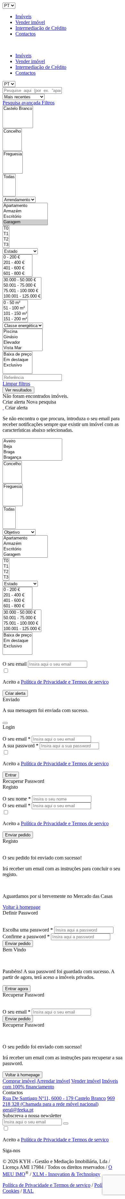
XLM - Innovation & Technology (66, 1174)
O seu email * (16, 739)
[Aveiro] (32, 441)
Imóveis (23, 16)
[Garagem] (25, 222)
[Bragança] (32, 457)
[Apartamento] (25, 206)
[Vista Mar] (22, 348)
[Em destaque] (17, 360)
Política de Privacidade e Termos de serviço (65, 682)
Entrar (10, 775)
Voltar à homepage (21, 907)
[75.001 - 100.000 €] (22, 291)
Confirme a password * (26, 936)
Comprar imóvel (19, 1081)
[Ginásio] (22, 337)
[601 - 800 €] (17, 273)
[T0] (6, 228)
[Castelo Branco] (18, 108)
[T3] (6, 245)
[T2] (6, 239)
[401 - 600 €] (17, 268)
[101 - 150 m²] (15, 313)
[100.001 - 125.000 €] (22, 296)
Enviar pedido (17, 835)
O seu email (15, 664)
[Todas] (9, 177)
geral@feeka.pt (18, 1110)
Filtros (48, 102)
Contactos (25, 34)
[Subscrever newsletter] (65, 1123)
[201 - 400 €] (17, 263)
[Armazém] (25, 211)
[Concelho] (12, 131)
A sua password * (20, 745)
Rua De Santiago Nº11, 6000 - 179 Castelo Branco (54, 1098)
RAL (28, 1191)
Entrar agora (16, 988)
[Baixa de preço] (17, 354)
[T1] (6, 234)
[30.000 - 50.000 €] (22, 280)
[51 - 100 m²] (15, 308)
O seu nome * (17, 798)
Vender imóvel (30, 22)
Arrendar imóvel (53, 1081)
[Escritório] (25, 216)
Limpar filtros (16, 383)
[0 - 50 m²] (15, 303)
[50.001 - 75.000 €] (22, 285)
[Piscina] (22, 331)
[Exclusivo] (17, 365)
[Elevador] (22, 342)
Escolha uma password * (28, 929)
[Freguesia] (12, 154)
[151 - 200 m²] (15, 319)
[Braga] (32, 452)
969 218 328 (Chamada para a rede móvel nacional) (59, 1101)
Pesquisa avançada (22, 102)
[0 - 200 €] (17, 257)
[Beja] (32, 446)
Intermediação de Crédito (40, 28)
